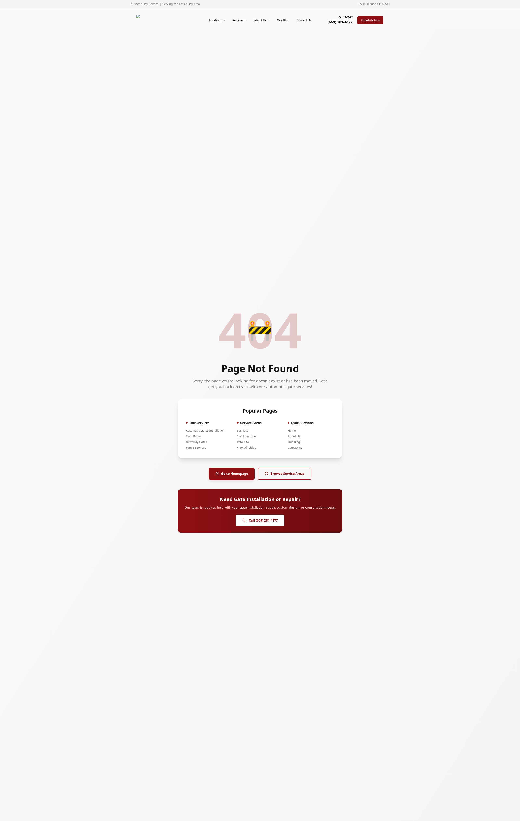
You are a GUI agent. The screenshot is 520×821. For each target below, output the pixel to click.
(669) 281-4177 (340, 21)
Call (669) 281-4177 (263, 520)
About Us (260, 20)
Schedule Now (370, 20)
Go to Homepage (234, 473)
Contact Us (304, 20)
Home (292, 430)
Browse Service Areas (287, 473)
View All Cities (246, 447)
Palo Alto (243, 442)
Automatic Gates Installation (205, 430)
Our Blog (283, 20)
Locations (215, 20)
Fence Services (196, 447)
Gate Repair (194, 436)
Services (238, 20)
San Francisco (246, 436)
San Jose (242, 430)
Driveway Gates (196, 442)
